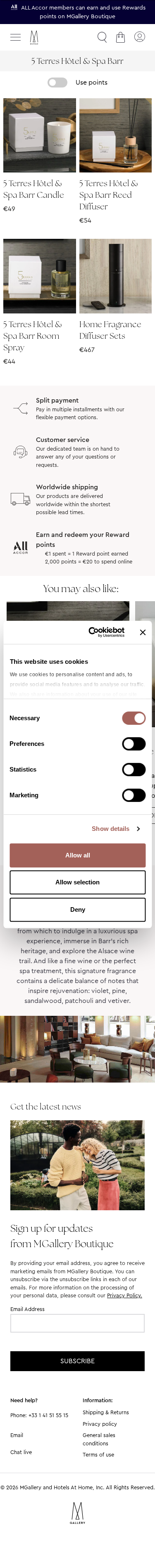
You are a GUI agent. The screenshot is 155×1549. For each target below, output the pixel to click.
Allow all (77, 855)
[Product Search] (102, 37)
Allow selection (77, 882)
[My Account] (139, 37)
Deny (77, 909)
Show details (110, 828)
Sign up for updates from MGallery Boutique (62, 1236)
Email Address (27, 1309)
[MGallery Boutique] (51, 37)
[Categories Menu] (15, 37)
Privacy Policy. (124, 1295)
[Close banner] (142, 632)
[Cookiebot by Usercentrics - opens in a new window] (92, 632)
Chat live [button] (21, 1452)
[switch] (133, 744)
